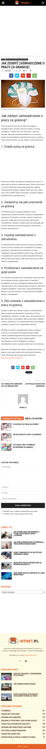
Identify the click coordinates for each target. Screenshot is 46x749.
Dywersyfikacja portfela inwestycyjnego (18, 737)
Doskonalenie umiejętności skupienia (16, 727)
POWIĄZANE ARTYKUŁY (12, 418)
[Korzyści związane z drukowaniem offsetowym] (6, 676)
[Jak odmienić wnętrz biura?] (6, 687)
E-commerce (6, 711)
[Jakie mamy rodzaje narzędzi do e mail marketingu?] (6, 576)
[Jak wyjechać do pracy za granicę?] (6, 437)
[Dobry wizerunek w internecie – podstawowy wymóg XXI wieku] (6, 697)
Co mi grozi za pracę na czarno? (26, 424)
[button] (43, 3)
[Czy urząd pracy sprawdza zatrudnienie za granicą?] (6, 447)
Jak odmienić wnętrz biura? (24, 684)
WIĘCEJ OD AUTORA (33, 418)
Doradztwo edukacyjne (10, 734)
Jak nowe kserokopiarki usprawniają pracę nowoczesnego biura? (28, 543)
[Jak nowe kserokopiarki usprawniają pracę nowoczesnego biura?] (6, 545)
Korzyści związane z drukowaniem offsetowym (27, 674)
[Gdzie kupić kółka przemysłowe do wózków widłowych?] (6, 565)
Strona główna (5, 56)
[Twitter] (26, 661)
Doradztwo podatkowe (10, 714)
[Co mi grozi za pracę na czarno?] (6, 426)
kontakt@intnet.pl (31, 655)
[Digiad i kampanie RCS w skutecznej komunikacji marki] (6, 555)
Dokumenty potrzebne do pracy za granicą (16, 59)
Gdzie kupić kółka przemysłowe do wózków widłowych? (27, 563)
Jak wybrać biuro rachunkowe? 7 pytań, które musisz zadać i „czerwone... (26, 533)
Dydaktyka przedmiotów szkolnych (15, 724)
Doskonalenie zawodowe (11, 717)
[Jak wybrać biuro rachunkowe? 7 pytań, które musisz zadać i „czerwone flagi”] (6, 534)
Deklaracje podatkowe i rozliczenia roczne (19, 721)
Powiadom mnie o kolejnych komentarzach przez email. (20, 511)
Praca (3, 59)
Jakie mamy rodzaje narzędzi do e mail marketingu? (29, 574)
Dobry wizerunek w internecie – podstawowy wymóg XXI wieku (26, 695)
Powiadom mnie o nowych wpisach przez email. (18, 514)
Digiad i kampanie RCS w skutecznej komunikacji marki (27, 553)
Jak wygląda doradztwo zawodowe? (35, 385)
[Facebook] (20, 661)
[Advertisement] (23, 30)
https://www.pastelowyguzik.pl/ (11, 358)
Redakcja (8, 71)
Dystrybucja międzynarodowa (13, 731)
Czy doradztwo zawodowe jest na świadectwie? (11, 385)
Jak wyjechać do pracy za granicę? (27, 435)
